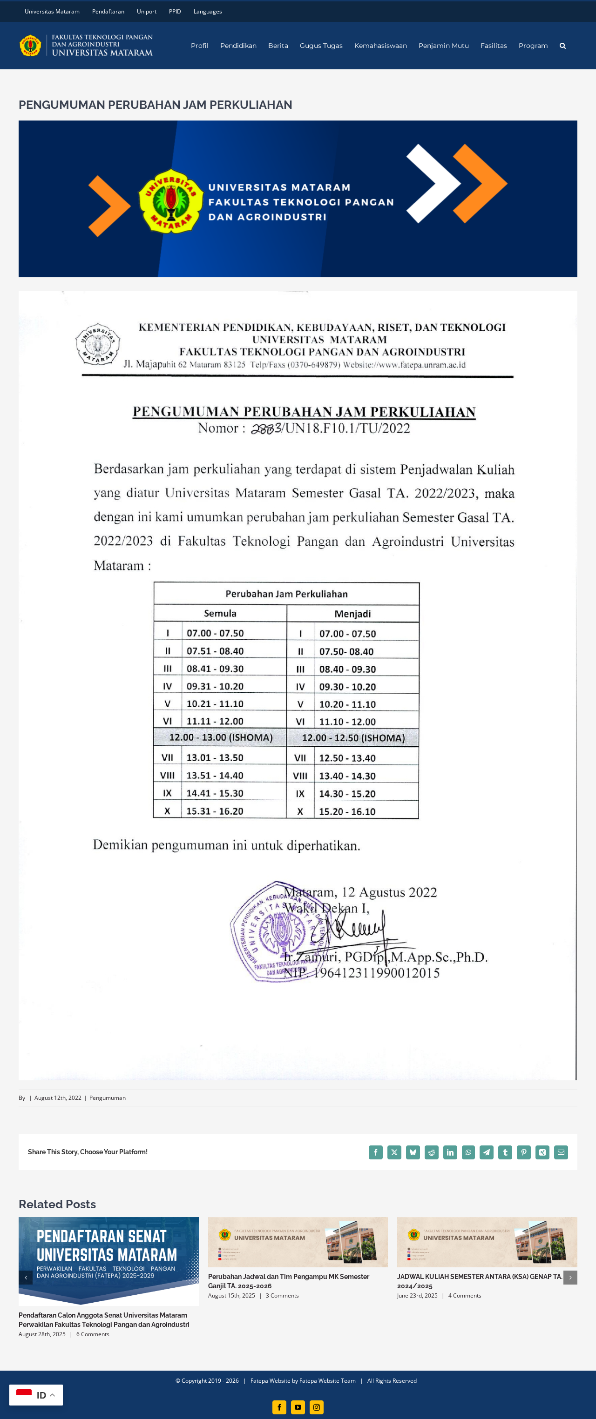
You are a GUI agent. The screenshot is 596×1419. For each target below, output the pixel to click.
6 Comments (92, 1334)
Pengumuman (107, 1098)
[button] (563, 45)
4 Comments (464, 1295)
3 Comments (282, 1295)
